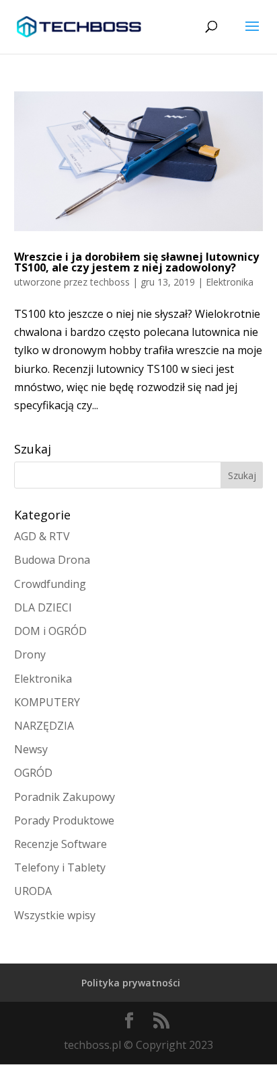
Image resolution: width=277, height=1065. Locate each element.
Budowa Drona (52, 559)
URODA (33, 891)
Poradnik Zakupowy (64, 797)
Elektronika (229, 281)
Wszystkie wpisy (54, 915)
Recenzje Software (60, 844)
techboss (110, 281)
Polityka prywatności (130, 982)
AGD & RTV (42, 536)
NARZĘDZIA (44, 725)
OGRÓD (33, 772)
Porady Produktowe (64, 820)
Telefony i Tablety (60, 867)
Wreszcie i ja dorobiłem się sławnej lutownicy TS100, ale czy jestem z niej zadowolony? (136, 262)
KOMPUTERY (47, 702)
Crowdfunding (50, 584)
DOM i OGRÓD (50, 631)
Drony (30, 654)
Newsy (31, 749)
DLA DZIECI (43, 607)
